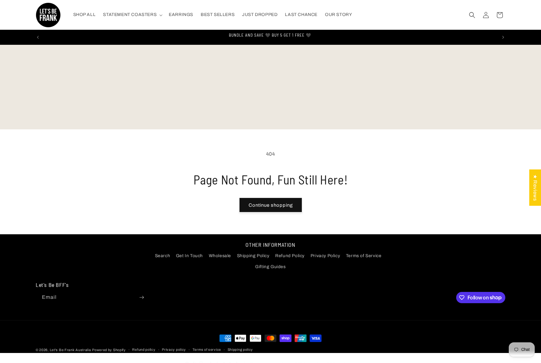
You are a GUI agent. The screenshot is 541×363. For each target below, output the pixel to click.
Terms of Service (364, 255)
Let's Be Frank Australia (70, 350)
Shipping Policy (253, 255)
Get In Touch (189, 255)
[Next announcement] (503, 37)
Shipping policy (240, 349)
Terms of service (207, 349)
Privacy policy (174, 349)
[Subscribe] (141, 297)
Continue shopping (271, 205)
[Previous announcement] (38, 37)
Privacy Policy (325, 255)
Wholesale (220, 255)
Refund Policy (290, 255)
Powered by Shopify (109, 350)
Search (162, 255)
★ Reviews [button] (535, 187)
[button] (132, 14)
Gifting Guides (270, 266)
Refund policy (143, 349)
